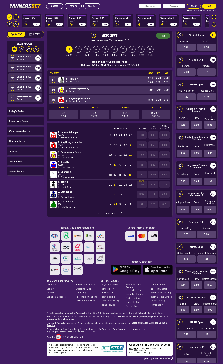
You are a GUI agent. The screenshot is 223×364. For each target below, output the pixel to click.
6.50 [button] (153, 164)
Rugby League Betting (161, 296)
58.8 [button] (164, 164)
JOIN (209, 6)
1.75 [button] (186, 334)
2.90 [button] (196, 284)
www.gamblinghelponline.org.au (149, 316)
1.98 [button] (210, 181)
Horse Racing (107, 292)
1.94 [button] (183, 153)
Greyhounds (15, 160)
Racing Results (17, 171)
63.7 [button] (164, 174)
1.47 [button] (207, 71)
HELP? (189, 10)
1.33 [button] (186, 234)
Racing (54, 6)
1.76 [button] (183, 209)
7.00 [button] (141, 144)
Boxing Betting (133, 298)
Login (194, 6)
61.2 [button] (164, 204)
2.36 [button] (183, 124)
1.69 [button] (183, 309)
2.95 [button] (196, 209)
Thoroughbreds (17, 140)
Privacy (50, 292)
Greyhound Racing (109, 284)
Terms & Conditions (85, 284)
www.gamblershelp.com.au (60, 319)
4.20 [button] (209, 209)
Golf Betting (131, 306)
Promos (91, 6)
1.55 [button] (153, 144)
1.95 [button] (207, 334)
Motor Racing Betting (161, 292)
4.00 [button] (209, 309)
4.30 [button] (206, 96)
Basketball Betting (134, 294)
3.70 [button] (206, 47)
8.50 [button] (164, 144)
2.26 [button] (209, 124)
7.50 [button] (141, 154)
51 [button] (142, 204)
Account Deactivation (86, 300)
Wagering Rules (83, 288)
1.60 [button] (153, 154)
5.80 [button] (164, 154)
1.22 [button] (153, 194)
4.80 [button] (141, 134)
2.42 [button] (209, 284)
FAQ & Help (81, 292)
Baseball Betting (134, 290)
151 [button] (141, 174)
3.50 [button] (196, 124)
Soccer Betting (158, 300)
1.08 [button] (207, 258)
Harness (13, 150)
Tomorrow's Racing (19, 121)
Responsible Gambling (86, 296)
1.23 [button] (186, 47)
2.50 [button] (186, 71)
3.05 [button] (196, 153)
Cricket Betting (133, 302)
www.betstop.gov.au (57, 352)
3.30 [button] (210, 153)
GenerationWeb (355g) (163, 358)
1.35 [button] (153, 134)
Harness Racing (108, 288)
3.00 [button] (206, 234)
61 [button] (142, 164)
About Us (51, 284)
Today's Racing (17, 111)
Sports (73, 6)
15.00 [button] (153, 174)
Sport (36, 34)
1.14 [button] (153, 184)
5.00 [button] (164, 134)
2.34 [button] (183, 284)
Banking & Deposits (56, 296)
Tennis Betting (158, 304)
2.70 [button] (164, 184)
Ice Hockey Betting (160, 288)
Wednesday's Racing (20, 130)
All (14, 49)
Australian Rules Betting (133, 286)
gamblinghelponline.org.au (141, 352)
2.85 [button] (196, 181)
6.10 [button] (186, 258)
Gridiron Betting (158, 284)
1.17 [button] (186, 96)
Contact (50, 288)
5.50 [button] (153, 204)
